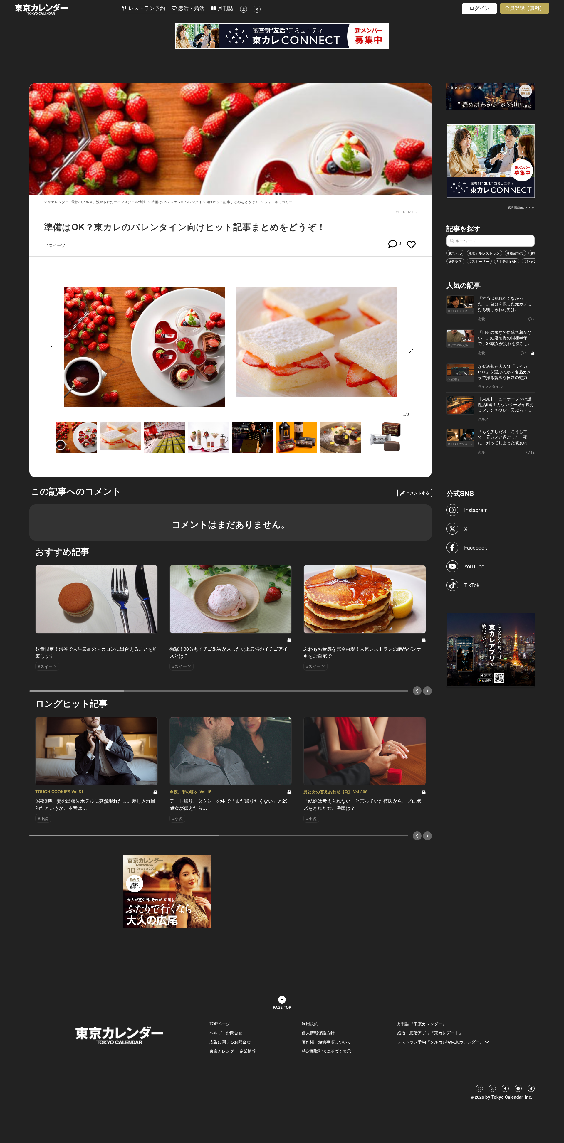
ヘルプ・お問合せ (225, 1033)
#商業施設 (515, 252)
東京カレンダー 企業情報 (232, 1051)
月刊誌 (225, 8)
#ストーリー (479, 261)
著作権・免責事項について (326, 1042)
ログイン (479, 8)
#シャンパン (534, 261)
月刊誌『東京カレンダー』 (421, 1023)
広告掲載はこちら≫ (521, 208)
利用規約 (310, 1023)
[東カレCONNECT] (282, 36)
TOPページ (219, 1023)
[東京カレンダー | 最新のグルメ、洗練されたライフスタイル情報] (68, 9)
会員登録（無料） (525, 8)
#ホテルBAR (507, 261)
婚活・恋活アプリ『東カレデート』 (430, 1033)
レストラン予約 (146, 8)
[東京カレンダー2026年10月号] (167, 891)
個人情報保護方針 (318, 1033)
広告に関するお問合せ (230, 1042)
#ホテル (455, 252)
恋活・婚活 (191, 8)
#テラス (455, 261)
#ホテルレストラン (484, 252)
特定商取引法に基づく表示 (326, 1051)
